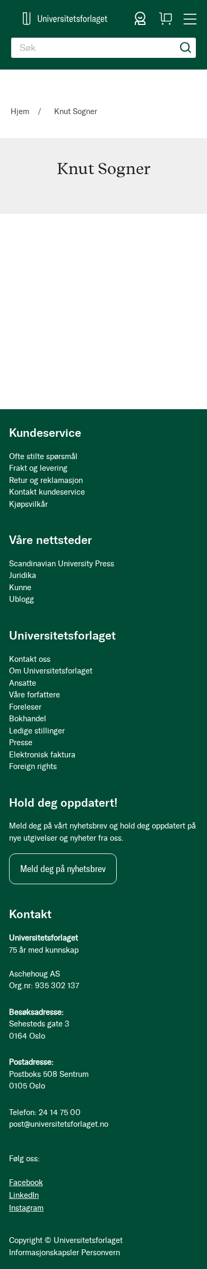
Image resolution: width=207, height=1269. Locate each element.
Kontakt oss (29, 659)
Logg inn (140, 18)
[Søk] (185, 47)
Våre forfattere (34, 695)
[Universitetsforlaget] (65, 18)
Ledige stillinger (37, 731)
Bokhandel (27, 718)
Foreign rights (33, 766)
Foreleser (25, 707)
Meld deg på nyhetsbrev (63, 869)
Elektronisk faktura (42, 754)
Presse (20, 742)
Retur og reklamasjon (46, 480)
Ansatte (22, 683)
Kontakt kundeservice (47, 492)
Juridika (22, 575)
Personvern (100, 1252)
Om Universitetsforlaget (50, 671)
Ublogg (21, 599)
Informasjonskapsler (44, 1252)
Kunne (20, 587)
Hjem (21, 111)
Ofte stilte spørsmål (43, 456)
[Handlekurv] (165, 18)
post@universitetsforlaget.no (58, 1124)
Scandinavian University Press (61, 563)
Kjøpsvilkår (28, 504)
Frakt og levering (38, 468)
